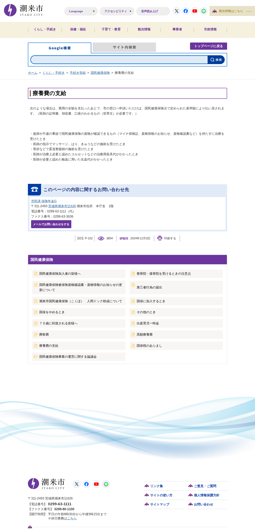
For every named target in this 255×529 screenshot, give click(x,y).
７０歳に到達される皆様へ (58, 323)
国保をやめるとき (52, 312)
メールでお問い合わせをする (51, 224)
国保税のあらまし (149, 345)
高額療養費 (145, 334)
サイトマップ (159, 504)
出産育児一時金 (148, 323)
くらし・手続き (45, 29)
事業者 (177, 29)
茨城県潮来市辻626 (62, 206)
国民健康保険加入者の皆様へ (60, 273)
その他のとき (146, 312)
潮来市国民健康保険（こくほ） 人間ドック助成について (80, 301)
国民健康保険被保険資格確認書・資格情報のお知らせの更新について (80, 287)
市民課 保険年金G (44, 201)
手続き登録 (78, 72)
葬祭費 (44, 334)
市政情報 (210, 29)
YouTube (195, 11)
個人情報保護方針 (207, 495)
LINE (204, 11)
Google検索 (59, 48)
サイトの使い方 (161, 495)
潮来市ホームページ (23, 10)
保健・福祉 (78, 29)
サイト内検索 (124, 47)
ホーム (32, 72)
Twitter (177, 11)
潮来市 (46, 483)
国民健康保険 (100, 72)
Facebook (186, 11)
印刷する (170, 238)
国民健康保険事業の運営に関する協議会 (68, 356)
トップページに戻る (208, 46)
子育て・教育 (111, 29)
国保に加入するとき (151, 301)
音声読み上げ (149, 11)
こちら (72, 518)
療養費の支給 (48, 345)
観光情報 (144, 29)
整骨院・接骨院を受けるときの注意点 (164, 273)
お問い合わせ (203, 504)
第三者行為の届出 (149, 287)
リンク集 (156, 486)
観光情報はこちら (231, 11)
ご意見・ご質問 (205, 486)
